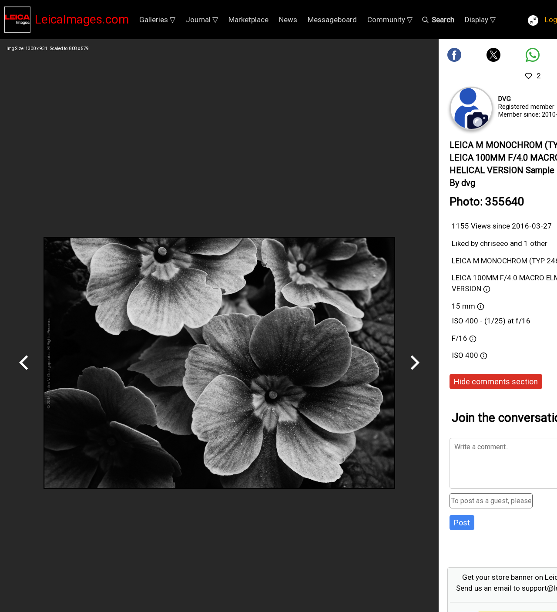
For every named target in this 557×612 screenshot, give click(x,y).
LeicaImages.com (82, 19)
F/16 (459, 338)
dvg (504, 99)
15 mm (463, 306)
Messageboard (332, 19)
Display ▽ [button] (480, 19)
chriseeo (494, 243)
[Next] (415, 373)
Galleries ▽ (157, 19)
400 (472, 355)
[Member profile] (471, 108)
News (288, 19)
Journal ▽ (202, 19)
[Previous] (24, 373)
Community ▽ (390, 19)
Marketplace (248, 19)
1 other (535, 243)
